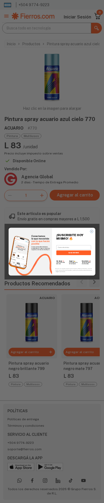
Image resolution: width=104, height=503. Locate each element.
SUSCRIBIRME (73, 253)
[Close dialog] (91, 231)
